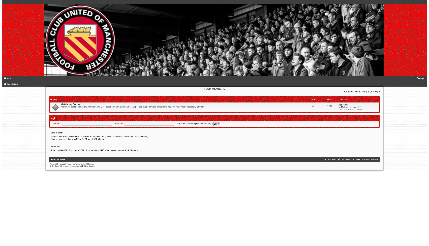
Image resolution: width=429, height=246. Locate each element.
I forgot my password (185, 124)
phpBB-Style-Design (86, 166)
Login (53, 118)
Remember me (203, 124)
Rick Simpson (131, 150)
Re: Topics (344, 105)
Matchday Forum (70, 104)
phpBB (62, 164)
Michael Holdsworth (350, 107)
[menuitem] (7, 78)
